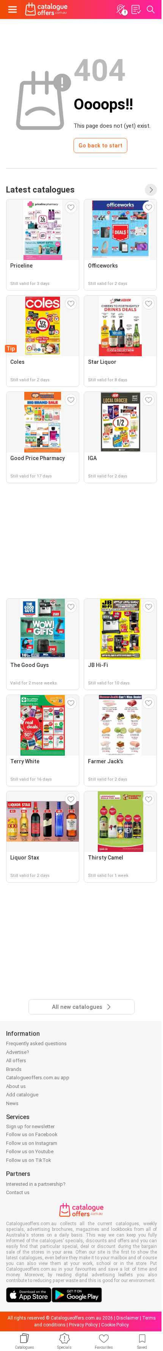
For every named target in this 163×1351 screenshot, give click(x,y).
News (12, 1103)
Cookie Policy (115, 1325)
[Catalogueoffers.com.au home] (46, 9)
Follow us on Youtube (29, 1151)
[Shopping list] (136, 9)
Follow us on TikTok (28, 1160)
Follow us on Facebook (32, 1134)
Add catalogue (22, 1094)
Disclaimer (127, 1318)
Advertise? (17, 1052)
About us (16, 1086)
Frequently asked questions (36, 1043)
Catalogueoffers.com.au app (37, 1077)
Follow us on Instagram (31, 1143)
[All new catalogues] (151, 190)
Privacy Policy (83, 1325)
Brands (14, 1069)
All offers (16, 1060)
